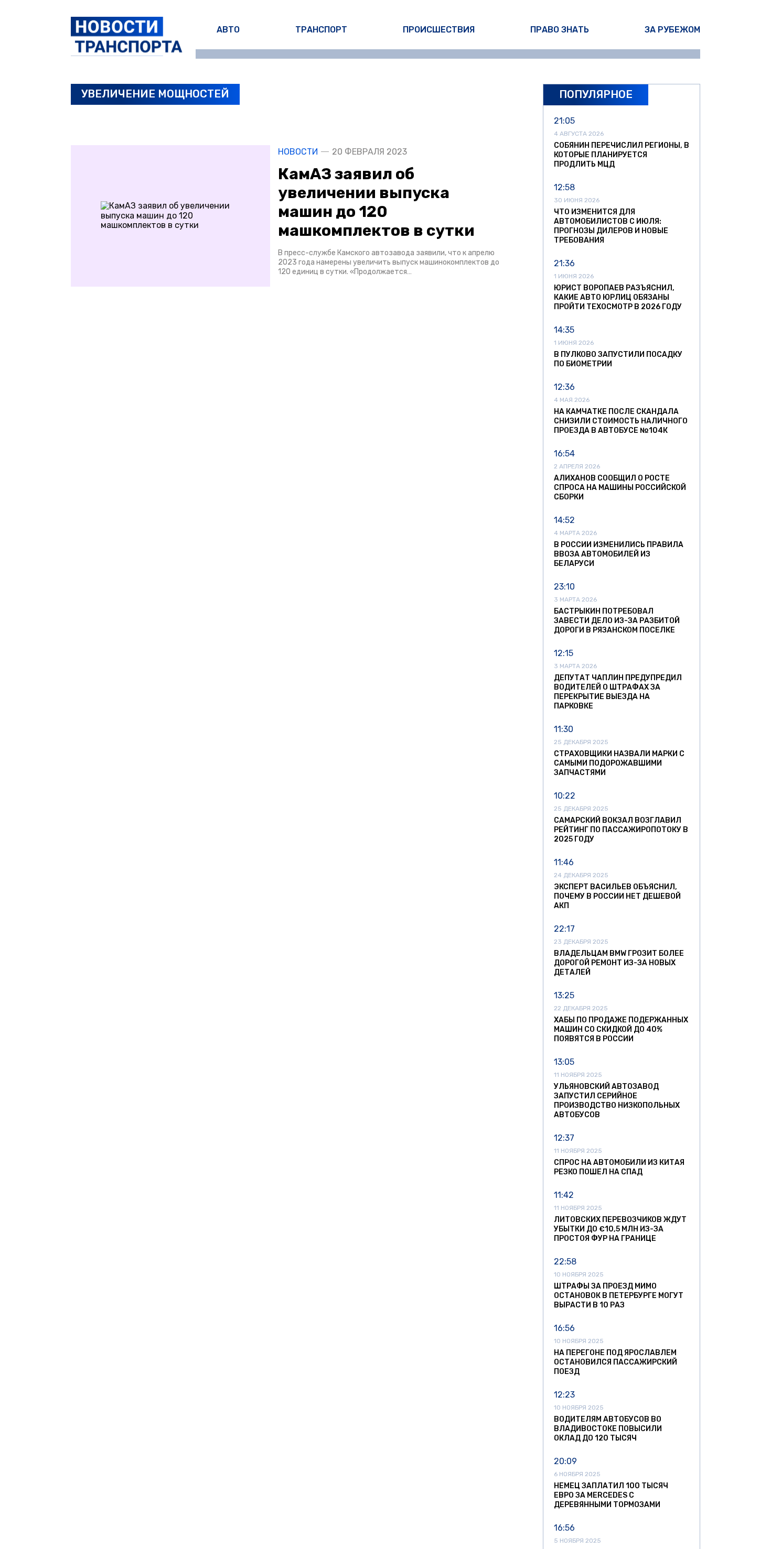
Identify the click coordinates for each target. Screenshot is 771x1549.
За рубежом (672, 30)
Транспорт (321, 30)
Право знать (559, 30)
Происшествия (439, 30)
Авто (228, 30)
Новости (298, 152)
